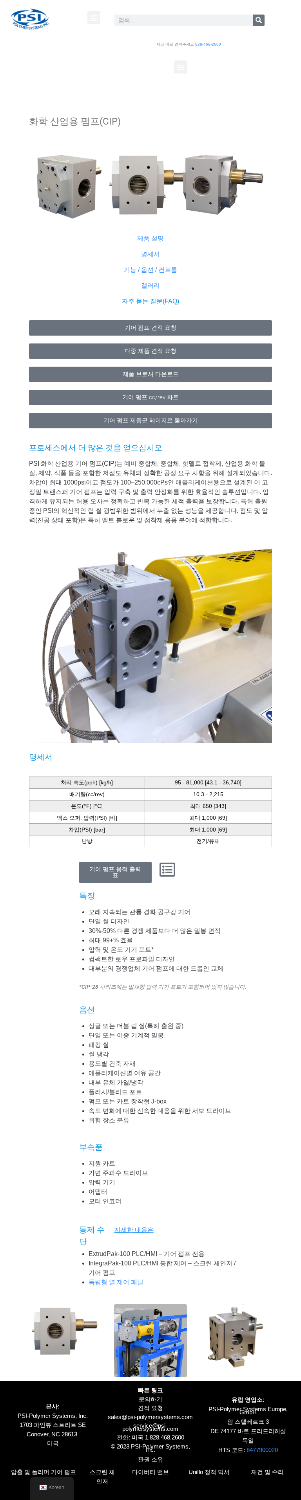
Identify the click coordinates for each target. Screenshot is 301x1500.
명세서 (150, 254)
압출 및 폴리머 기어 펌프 (43, 1472)
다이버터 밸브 (150, 1472)
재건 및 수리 (267, 1472)
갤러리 (150, 285)
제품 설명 (150, 238)
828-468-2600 (208, 44)
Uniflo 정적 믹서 (209, 1472)
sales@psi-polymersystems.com (150, 1417)
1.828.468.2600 (164, 1437)
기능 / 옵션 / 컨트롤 (150, 269)
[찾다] (259, 20)
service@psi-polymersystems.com (150, 1427)
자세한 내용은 (134, 1229)
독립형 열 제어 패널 (116, 1282)
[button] (93, 17)
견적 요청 (150, 1408)
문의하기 (150, 1399)
